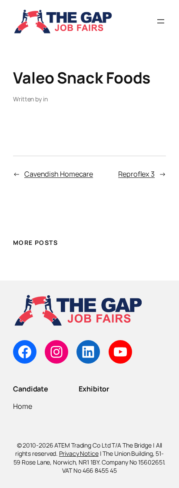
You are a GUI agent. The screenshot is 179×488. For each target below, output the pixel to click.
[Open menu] (161, 21)
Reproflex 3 (136, 174)
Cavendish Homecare (58, 174)
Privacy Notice (79, 453)
